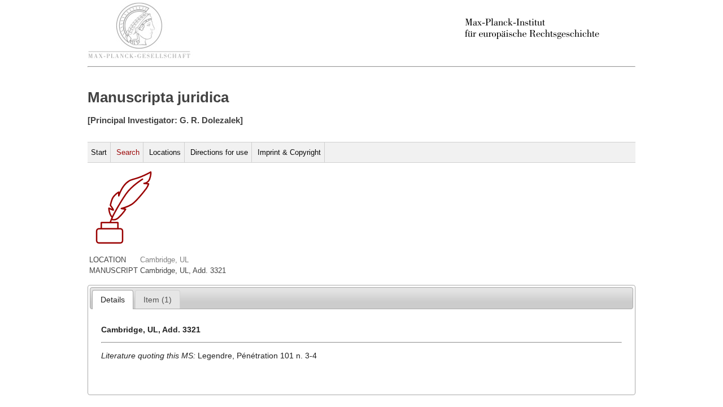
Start (99, 152)
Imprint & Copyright (289, 152)
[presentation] (113, 300)
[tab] (112, 299)
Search (128, 152)
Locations (165, 152)
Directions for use (219, 152)
